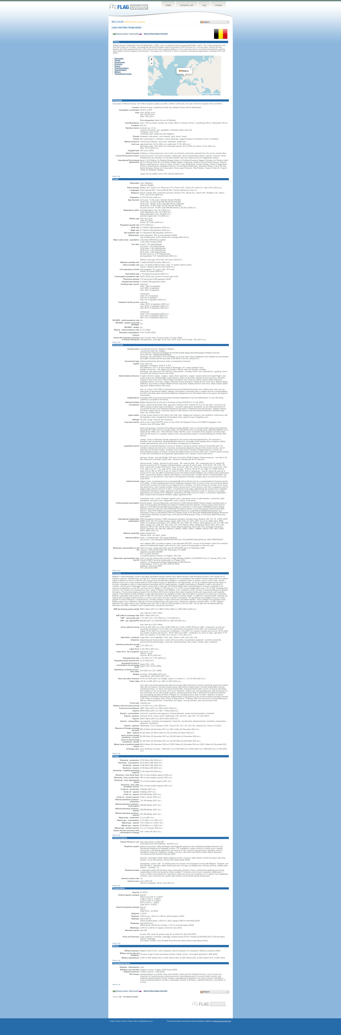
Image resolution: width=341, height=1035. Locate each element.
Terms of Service (121, 1021)
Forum (218, 5)
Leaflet (203, 94)
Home (168, 5)
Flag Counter (128, 7)
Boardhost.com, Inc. (146, 1021)
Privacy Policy (132, 1021)
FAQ (204, 5)
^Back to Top (116, 176)
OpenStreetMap (214, 94)
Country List (187, 5)
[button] (190, 69)
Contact (112, 1021)
